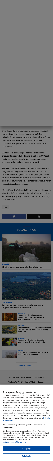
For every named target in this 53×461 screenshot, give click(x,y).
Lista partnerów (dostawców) (14, 442)
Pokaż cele (26, 456)
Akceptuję (26, 449)
